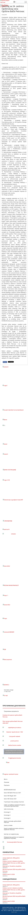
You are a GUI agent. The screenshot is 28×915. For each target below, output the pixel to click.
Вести (5, 779)
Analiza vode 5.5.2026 (9, 874)
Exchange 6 (7, 818)
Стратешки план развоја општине (14, 802)
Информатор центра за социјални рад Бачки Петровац (14, 837)
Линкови (6, 782)
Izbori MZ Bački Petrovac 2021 (12, 792)
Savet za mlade (8, 825)
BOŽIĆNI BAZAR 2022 (10, 789)
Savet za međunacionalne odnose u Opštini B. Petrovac (14, 829)
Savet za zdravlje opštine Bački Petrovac (12, 821)
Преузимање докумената (11, 711)
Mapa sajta (14, 912)
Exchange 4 (7, 815)
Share (5, 362)
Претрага (6, 785)
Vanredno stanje (8, 690)
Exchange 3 (7, 812)
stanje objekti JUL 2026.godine (11, 858)
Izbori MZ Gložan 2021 (10, 799)
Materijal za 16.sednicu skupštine (12, 866)
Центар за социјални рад (11, 834)
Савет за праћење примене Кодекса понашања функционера (14, 805)
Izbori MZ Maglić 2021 (10, 796)
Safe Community (8, 809)
